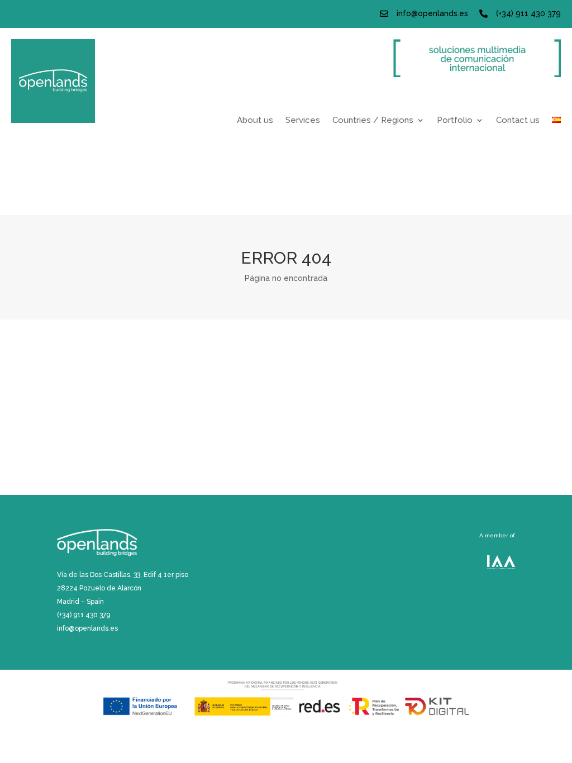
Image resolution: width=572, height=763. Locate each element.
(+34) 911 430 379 (528, 13)
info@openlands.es (432, 13)
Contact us (518, 120)
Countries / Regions (372, 120)
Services (302, 120)
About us (255, 120)
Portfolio (455, 120)
